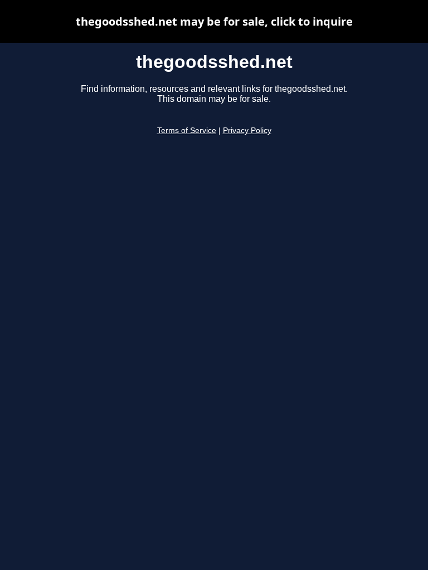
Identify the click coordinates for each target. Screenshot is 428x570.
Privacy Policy (247, 130)
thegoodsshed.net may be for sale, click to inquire (214, 21)
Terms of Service (186, 130)
